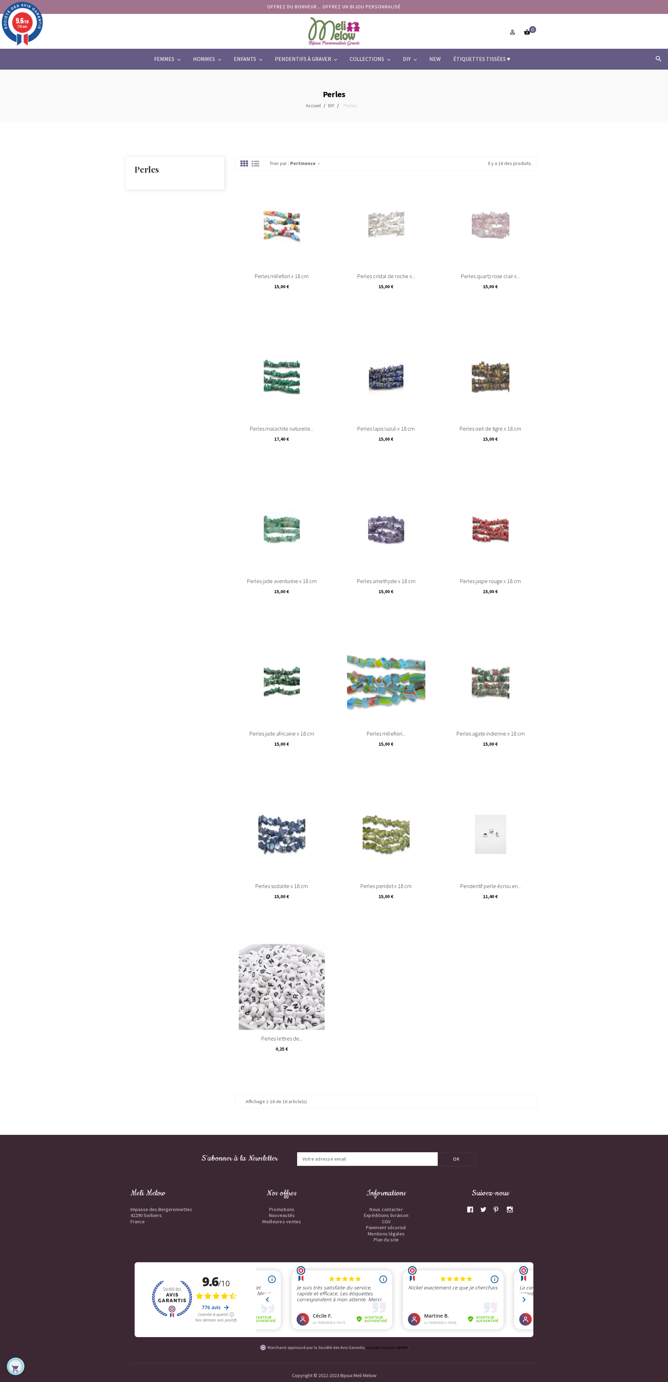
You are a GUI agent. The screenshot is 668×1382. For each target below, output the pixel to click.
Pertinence (305, 163)
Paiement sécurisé (386, 1227)
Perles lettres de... (281, 1038)
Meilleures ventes (281, 1221)
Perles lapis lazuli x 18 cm (386, 428)
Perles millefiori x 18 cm (282, 276)
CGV (386, 1221)
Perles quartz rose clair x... (490, 276)
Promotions (282, 1209)
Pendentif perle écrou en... (490, 885)
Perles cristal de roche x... (386, 276)
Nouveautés (282, 1215)
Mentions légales (386, 1234)
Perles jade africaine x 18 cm (281, 733)
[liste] (255, 164)
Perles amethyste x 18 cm (386, 581)
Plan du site (386, 1239)
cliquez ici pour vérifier (387, 1347)
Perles (146, 169)
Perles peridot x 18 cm (386, 885)
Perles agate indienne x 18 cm (490, 733)
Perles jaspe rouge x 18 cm (490, 581)
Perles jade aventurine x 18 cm (282, 581)
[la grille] (244, 164)
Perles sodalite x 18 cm (281, 885)
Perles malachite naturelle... (281, 428)
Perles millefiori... (386, 733)
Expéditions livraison (386, 1215)
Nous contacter (386, 1209)
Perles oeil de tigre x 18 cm (490, 428)
